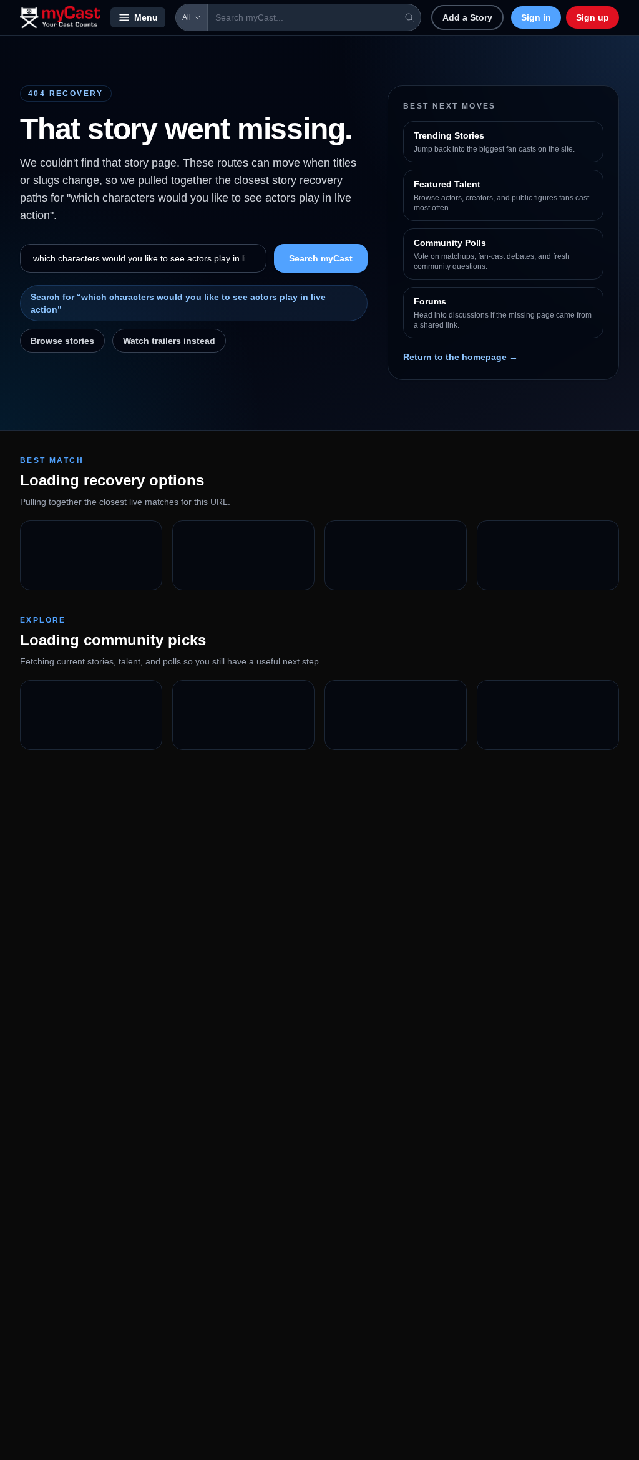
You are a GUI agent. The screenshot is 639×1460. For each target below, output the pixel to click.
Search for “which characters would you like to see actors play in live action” (178, 303)
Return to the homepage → (460, 357)
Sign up (592, 17)
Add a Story (467, 17)
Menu (146, 17)
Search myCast (321, 258)
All (186, 17)
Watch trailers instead (169, 341)
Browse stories (62, 341)
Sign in (536, 17)
